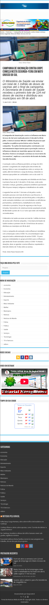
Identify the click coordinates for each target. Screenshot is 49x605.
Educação (7, 292)
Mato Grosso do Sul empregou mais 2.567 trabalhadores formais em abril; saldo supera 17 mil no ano (29, 571)
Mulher (6, 307)
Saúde (6, 329)
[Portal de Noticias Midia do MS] (24, 5)
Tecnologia (7, 337)
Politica (6, 326)
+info (32, 426)
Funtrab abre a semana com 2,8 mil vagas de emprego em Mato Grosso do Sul (29, 561)
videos (6, 344)
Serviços (6, 333)
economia (7, 285)
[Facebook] (22, 357)
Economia (7, 289)
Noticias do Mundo (10, 318)
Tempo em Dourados (24, 405)
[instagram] (31, 357)
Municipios (7, 311)
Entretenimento (9, 296)
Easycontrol (31, 594)
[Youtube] (27, 357)
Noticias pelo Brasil (11, 516)
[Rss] (18, 357)
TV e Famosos (8, 340)
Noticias (9, 32)
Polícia (6, 322)
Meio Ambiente (9, 304)
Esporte (6, 300)
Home (2, 32)
